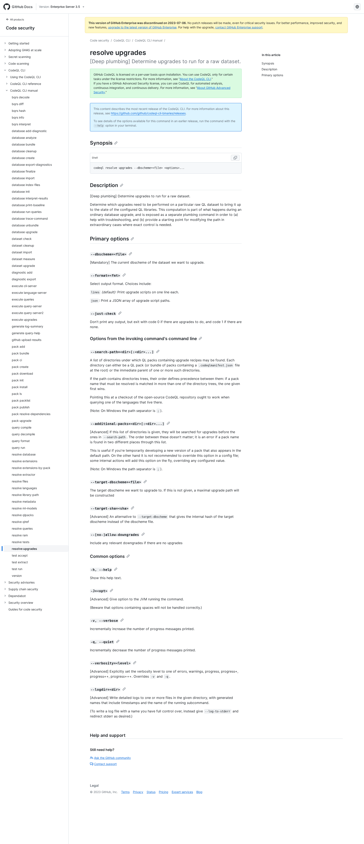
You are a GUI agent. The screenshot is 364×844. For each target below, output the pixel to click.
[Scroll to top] (355, 835)
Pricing (163, 792)
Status (151, 792)
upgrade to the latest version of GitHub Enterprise (142, 27)
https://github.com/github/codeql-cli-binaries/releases (148, 113)
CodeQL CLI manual (148, 40)
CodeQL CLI (122, 40)
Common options (107, 556)
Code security (20, 28)
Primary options (109, 239)
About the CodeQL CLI (195, 79)
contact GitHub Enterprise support (238, 27)
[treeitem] (35, 43)
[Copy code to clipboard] (235, 158)
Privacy (138, 792)
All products (17, 19)
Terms (125, 792)
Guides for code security (25, 609)
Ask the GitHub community (112, 758)
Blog (199, 792)
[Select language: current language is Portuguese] (357, 6)
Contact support (105, 764)
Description (104, 185)
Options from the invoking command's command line (143, 338)
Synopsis (101, 143)
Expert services (182, 792)
